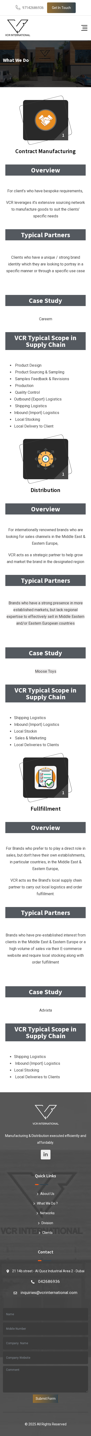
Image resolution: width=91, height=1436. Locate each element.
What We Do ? (47, 1203)
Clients (47, 1233)
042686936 (49, 1281)
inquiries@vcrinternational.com (49, 1292)
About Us (47, 1194)
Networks (47, 1213)
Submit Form (46, 1398)
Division (47, 1223)
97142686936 (33, 8)
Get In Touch (61, 8)
